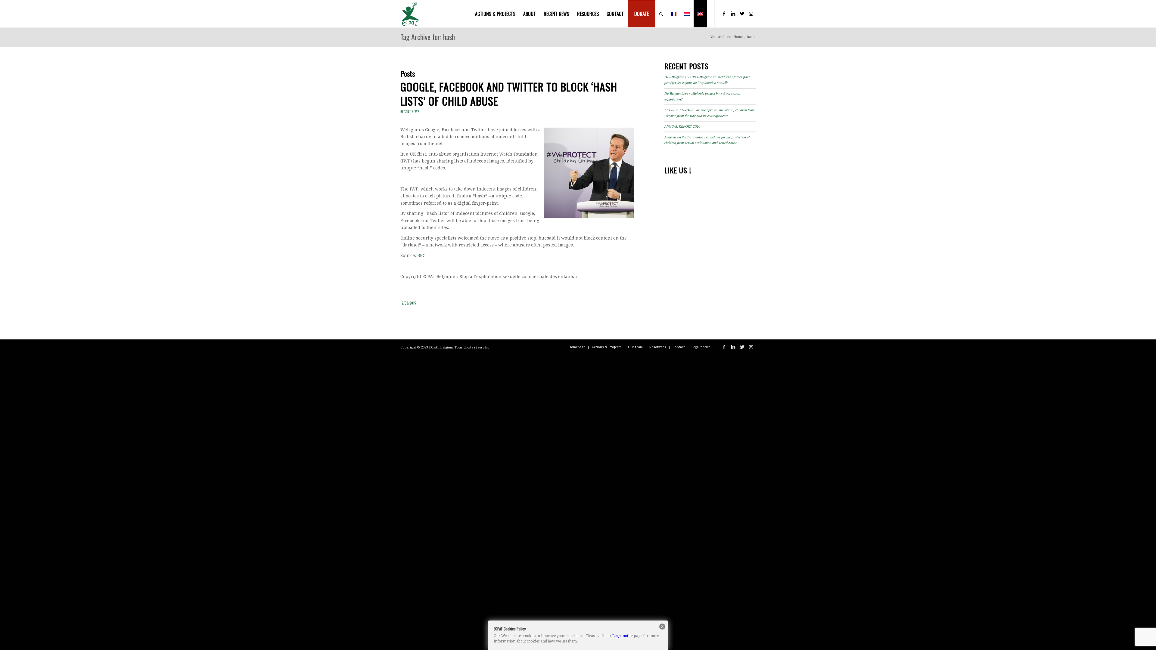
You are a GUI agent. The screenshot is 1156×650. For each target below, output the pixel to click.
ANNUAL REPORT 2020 (682, 126)
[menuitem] (495, 13)
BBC (421, 255)
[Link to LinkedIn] (733, 13)
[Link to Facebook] (724, 13)
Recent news (409, 111)
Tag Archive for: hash (427, 36)
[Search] (661, 13)
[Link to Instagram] (751, 13)
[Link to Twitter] (742, 13)
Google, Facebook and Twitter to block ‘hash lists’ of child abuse (508, 94)
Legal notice (622, 636)
